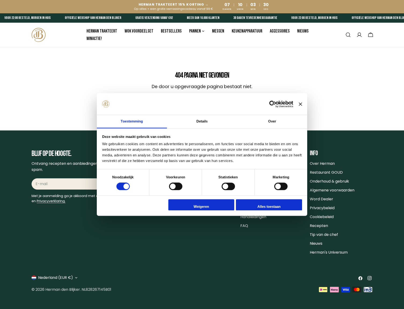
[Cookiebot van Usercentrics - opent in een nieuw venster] (272, 104)
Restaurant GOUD (326, 172)
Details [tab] (202, 121)
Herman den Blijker (62, 289)
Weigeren (201, 206)
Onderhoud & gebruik (329, 181)
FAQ (244, 225)
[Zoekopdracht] (348, 35)
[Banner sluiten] (300, 104)
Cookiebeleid (322, 216)
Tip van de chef (324, 234)
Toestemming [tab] (132, 121)
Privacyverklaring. (51, 201)
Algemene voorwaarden (332, 190)
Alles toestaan (269, 206)
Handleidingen (253, 216)
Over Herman (322, 163)
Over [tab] (272, 121)
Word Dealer (321, 199)
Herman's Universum (329, 252)
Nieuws (316, 243)
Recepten (319, 225)
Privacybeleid (322, 208)
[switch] (175, 186)
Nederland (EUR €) (55, 277)
